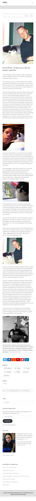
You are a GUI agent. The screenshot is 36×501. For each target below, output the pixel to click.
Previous (26, 15)
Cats (20, 390)
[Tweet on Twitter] (5, 359)
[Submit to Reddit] (14, 359)
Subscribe (7, 421)
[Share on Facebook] (9, 359)
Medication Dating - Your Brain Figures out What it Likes (16, 476)
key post (26, 439)
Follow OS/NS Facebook (8, 455)
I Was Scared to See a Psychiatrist (10, 473)
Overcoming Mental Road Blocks (10, 482)
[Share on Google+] (18, 359)
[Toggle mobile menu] (32, 3)
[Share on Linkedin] (27, 359)
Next (31, 15)
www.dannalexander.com (15, 352)
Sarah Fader (6, 390)
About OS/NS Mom (21, 445)
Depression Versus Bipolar (9, 479)
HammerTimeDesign (21, 494)
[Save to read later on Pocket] (22, 359)
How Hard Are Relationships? (9, 467)
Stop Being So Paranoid (8, 470)
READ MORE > (6, 484)
